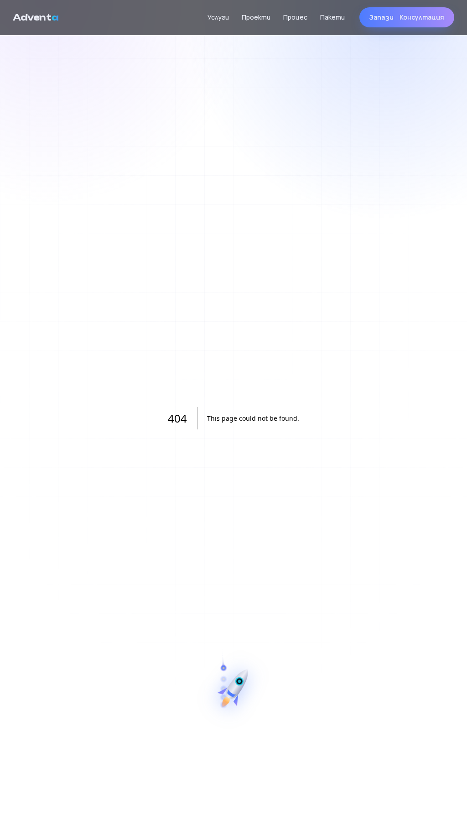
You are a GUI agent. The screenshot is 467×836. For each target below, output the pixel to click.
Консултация (406, 17)
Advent (35, 17)
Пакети (332, 17)
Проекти (256, 17)
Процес (295, 17)
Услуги (218, 17)
